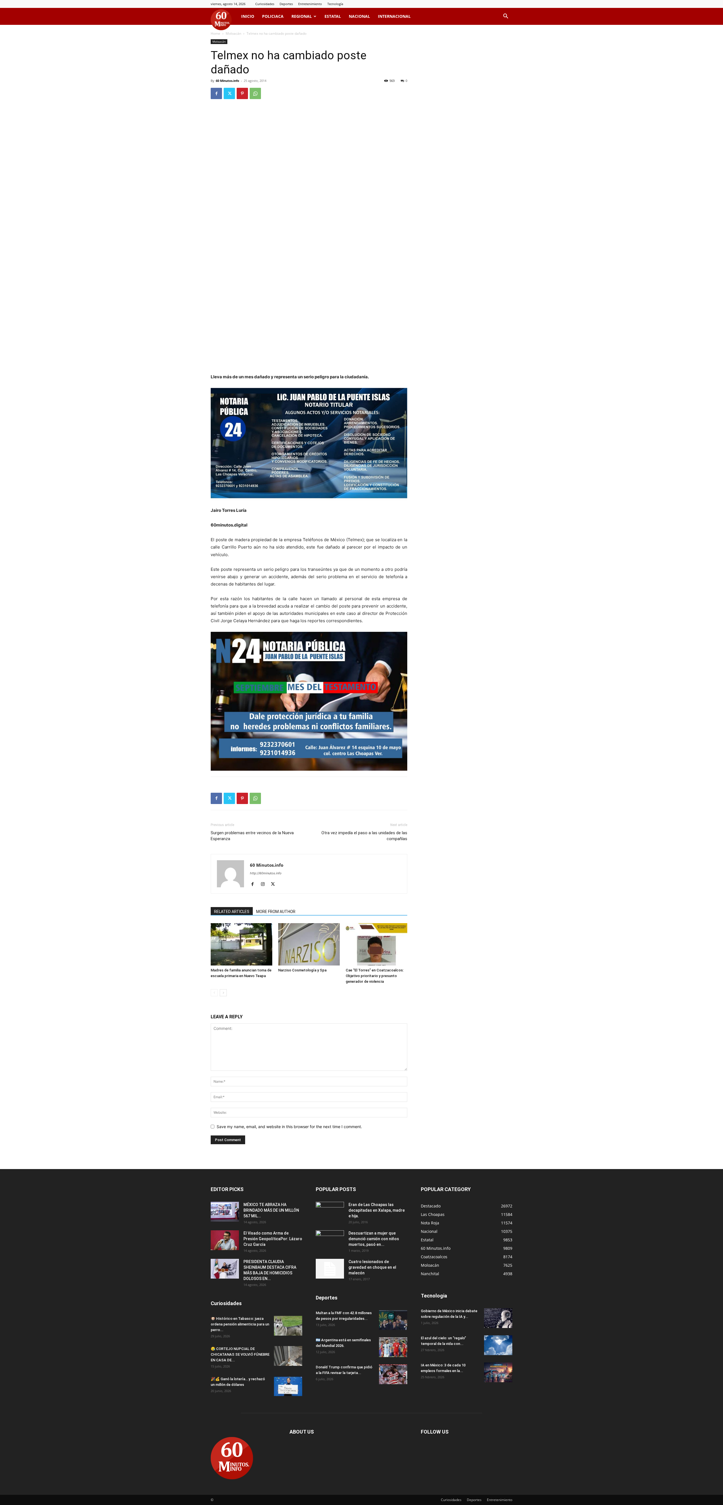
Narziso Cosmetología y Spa (302, 970)
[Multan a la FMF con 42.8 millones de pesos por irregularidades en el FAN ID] (393, 1320)
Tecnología (335, 4)
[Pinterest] (242, 93)
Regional (301, 16)
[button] (505, 16)
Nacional (359, 16)
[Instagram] (264, 884)
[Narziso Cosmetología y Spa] (309, 944)
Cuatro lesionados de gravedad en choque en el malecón (372, 1267)
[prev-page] (214, 992)
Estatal (333, 16)
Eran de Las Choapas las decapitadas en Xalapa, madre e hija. (377, 1210)
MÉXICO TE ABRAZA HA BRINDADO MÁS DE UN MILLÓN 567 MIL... (271, 1210)
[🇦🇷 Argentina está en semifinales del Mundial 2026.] (393, 1347)
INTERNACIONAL (394, 16)
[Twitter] (229, 93)
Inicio (247, 16)
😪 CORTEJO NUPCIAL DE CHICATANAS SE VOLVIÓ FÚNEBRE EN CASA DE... (240, 1354)
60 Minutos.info (227, 80)
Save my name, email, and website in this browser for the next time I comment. (289, 1126)
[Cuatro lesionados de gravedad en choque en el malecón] (330, 1269)
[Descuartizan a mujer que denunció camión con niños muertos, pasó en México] (330, 1240)
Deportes (286, 4)
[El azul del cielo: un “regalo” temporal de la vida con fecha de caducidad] (498, 1345)
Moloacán (233, 33)
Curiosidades (264, 4)
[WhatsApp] (255, 93)
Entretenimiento (310, 4)
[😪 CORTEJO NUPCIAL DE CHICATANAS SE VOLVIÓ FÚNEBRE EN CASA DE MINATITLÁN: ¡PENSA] (288, 1356)
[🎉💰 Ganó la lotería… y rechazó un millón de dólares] (288, 1386)
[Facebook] (216, 93)
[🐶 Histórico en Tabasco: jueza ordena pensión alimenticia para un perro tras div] (288, 1326)
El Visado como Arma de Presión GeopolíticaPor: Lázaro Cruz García (272, 1239)
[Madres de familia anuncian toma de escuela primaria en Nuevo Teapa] (241, 944)
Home (215, 33)
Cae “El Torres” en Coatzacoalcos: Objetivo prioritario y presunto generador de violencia (375, 976)
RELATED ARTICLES (231, 911)
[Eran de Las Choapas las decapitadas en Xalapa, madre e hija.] (330, 1212)
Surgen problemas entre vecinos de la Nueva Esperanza (252, 835)
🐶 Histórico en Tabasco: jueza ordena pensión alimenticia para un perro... (240, 1324)
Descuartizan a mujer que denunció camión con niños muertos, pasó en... (374, 1239)
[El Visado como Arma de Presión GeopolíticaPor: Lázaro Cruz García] (225, 1240)
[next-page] (223, 992)
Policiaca (273, 16)
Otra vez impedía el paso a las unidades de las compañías (364, 835)
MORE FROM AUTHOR (275, 911)
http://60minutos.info (266, 873)
